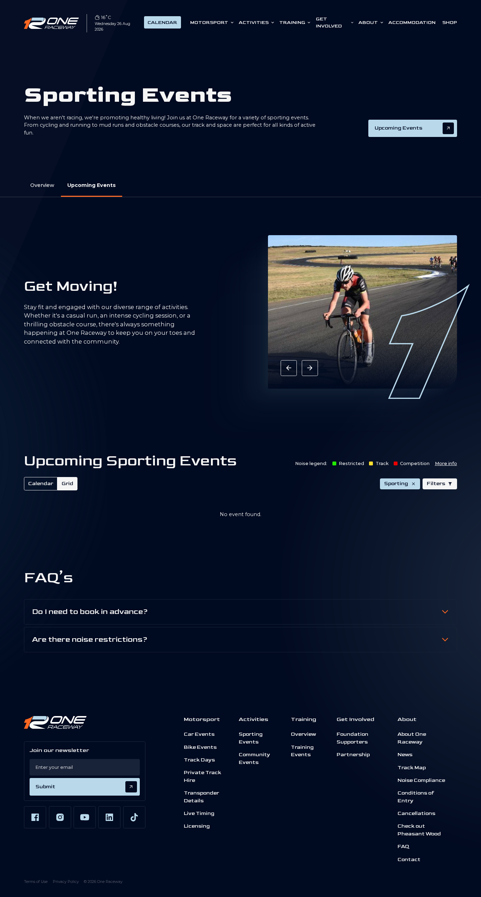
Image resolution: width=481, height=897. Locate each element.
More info (446, 463)
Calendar (162, 22)
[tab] (40, 483)
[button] (440, 484)
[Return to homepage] (51, 23)
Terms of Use (36, 881)
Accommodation (412, 22)
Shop (449, 22)
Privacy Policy (66, 881)
